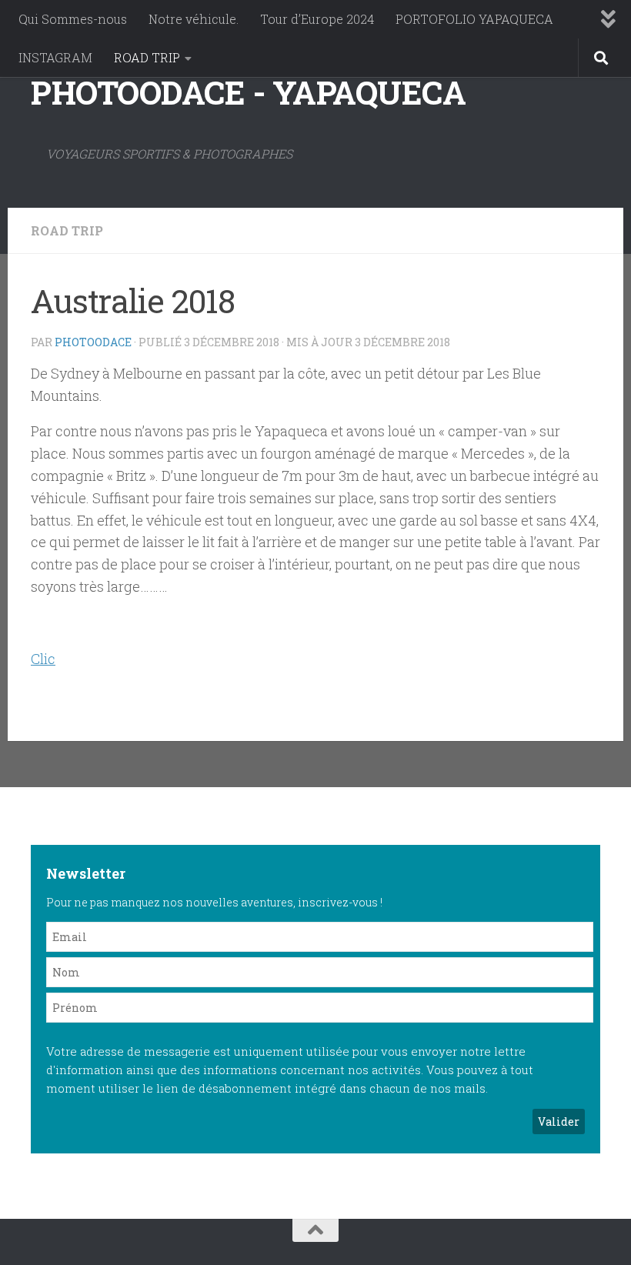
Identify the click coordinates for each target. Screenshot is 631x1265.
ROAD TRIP (147, 57)
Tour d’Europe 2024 (317, 19)
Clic (43, 658)
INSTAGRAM (55, 57)
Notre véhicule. (194, 19)
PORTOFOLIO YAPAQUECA (474, 19)
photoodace (93, 342)
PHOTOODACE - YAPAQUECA (248, 92)
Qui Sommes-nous (72, 19)
